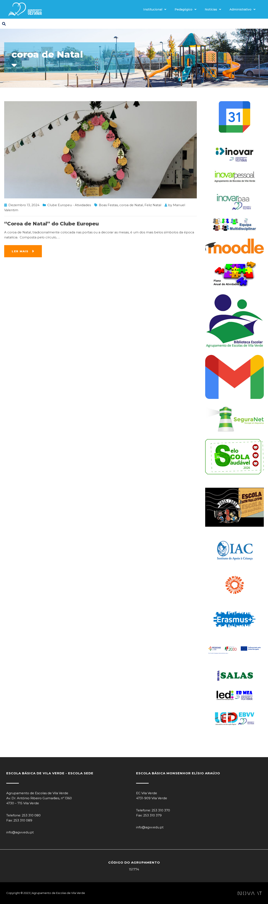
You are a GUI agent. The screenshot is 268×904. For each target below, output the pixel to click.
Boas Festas (108, 205)
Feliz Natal (152, 205)
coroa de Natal (131, 205)
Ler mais (20, 251)
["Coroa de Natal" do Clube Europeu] (100, 149)
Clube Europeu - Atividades (69, 205)
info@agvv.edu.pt (20, 832)
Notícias (211, 9)
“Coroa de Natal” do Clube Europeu (51, 224)
